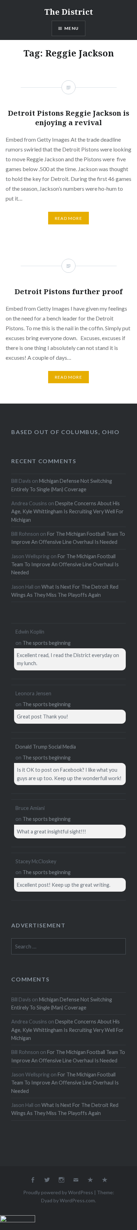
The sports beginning (46, 643)
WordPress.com (77, 1200)
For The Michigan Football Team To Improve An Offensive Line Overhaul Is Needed (65, 564)
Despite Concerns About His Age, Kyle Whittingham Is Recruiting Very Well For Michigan (67, 511)
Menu (71, 28)
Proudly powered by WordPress (58, 1192)
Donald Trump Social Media (45, 747)
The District (68, 11)
